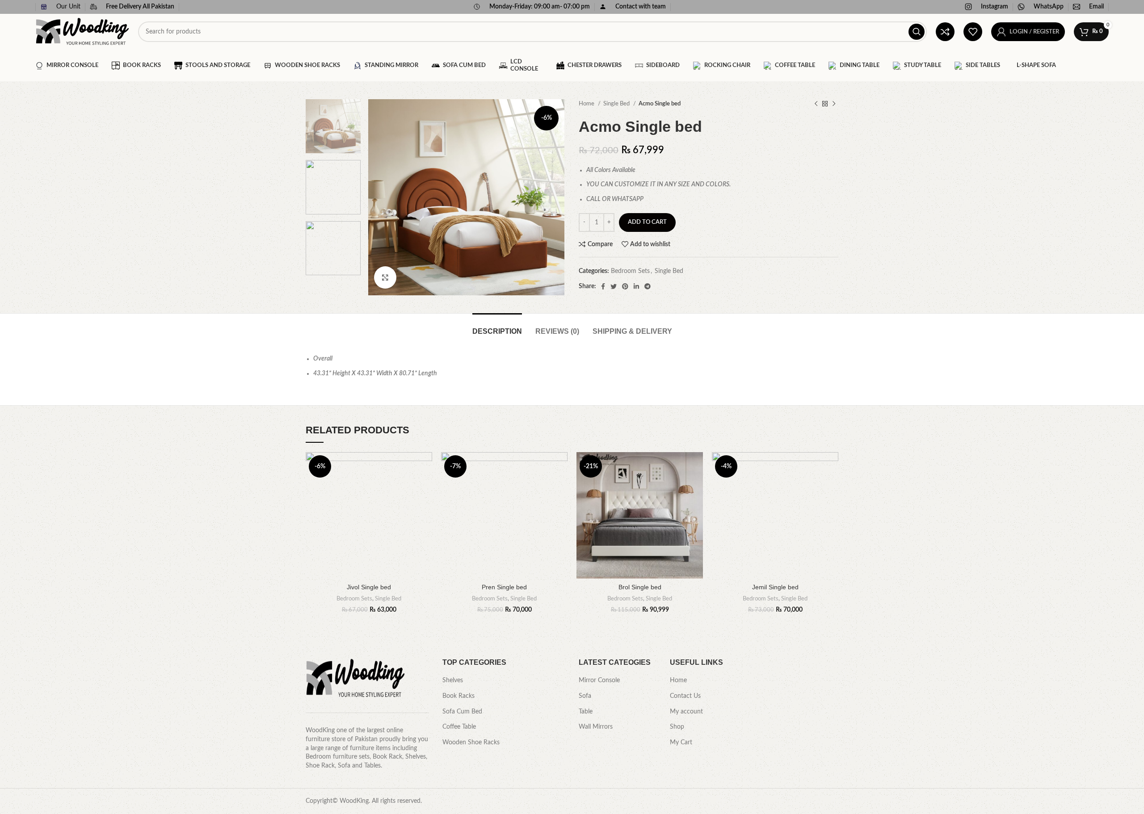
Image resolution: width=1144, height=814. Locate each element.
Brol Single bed (639, 587)
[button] (425, 487)
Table (586, 712)
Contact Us (685, 696)
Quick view (425, 507)
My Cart (681, 742)
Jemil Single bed (775, 587)
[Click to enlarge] (385, 277)
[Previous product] (816, 104)
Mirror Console (599, 680)
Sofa (585, 696)
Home (587, 104)
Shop (677, 727)
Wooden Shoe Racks (471, 742)
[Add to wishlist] (425, 467)
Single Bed (617, 104)
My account (686, 712)
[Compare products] (945, 32)
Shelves (452, 680)
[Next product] (833, 104)
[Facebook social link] (603, 286)
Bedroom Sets (630, 271)
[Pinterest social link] (625, 286)
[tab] (497, 326)
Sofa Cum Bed (462, 712)
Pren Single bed (504, 587)
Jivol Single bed (369, 587)
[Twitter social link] (613, 286)
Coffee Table (459, 727)
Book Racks (458, 696)
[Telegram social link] (647, 286)
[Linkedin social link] (636, 286)
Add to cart (647, 222)
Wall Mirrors (596, 727)
